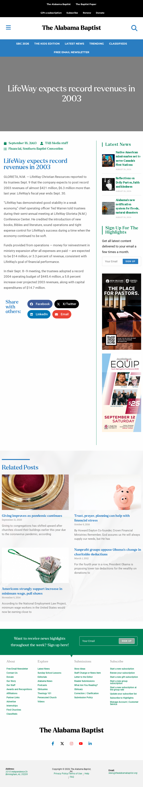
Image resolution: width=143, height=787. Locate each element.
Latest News (74, 43)
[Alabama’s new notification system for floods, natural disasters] (108, 208)
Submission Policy (83, 697)
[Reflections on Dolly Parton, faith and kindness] (108, 184)
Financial (15, 148)
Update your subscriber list (123, 693)
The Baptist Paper (86, 4)
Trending (96, 43)
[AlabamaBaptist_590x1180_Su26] (121, 393)
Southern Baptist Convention (43, 148)
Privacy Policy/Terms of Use (68, 773)
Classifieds (118, 43)
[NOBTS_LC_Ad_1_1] (121, 312)
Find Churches (14, 710)
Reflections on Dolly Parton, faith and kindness (128, 182)
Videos (41, 701)
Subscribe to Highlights (122, 698)
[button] (134, 28)
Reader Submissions (84, 681)
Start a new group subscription (119, 682)
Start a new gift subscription (124, 677)
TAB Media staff (56, 143)
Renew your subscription (122, 673)
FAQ (72, 777)
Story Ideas (79, 668)
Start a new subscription (122, 668)
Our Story (11, 681)
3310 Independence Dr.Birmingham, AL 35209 (17, 773)
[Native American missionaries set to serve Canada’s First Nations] (108, 160)
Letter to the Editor (83, 677)
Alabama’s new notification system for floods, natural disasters (127, 206)
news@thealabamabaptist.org (123, 773)
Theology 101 (44, 693)
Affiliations (12, 693)
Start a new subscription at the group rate (123, 688)
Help (87, 773)
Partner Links (13, 697)
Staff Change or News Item (87, 673)
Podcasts (42, 685)
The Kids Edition (47, 43)
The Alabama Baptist (59, 4)
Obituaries (43, 689)
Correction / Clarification (86, 693)
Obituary (78, 689)
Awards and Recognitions (19, 689)
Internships (12, 705)
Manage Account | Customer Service (124, 703)
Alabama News (45, 681)
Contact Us (12, 673)
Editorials (42, 677)
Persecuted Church (47, 697)
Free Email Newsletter (71, 52)
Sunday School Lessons (49, 673)
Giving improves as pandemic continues (32, 516)
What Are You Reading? (86, 685)
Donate (10, 677)
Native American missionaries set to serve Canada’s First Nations (128, 158)
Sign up (130, 261)
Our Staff (11, 685)
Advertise (11, 701)
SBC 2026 (22, 43)
